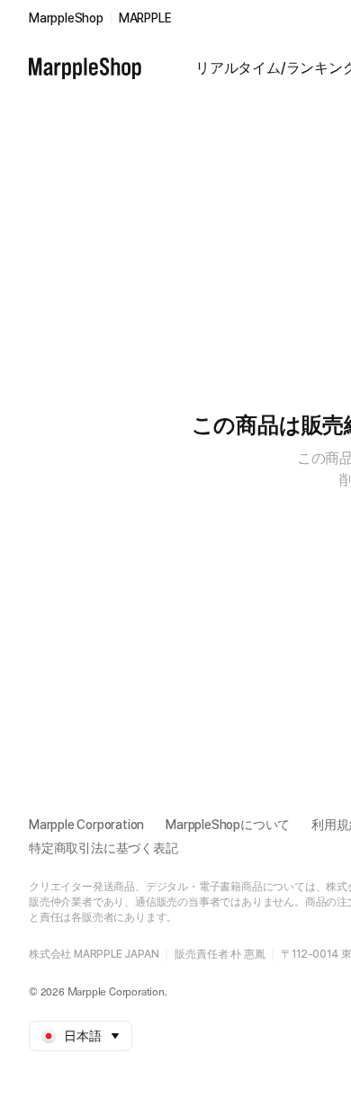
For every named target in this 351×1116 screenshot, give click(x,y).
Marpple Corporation (86, 824)
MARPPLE (145, 18)
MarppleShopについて (228, 824)
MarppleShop (66, 18)
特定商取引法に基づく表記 (103, 848)
